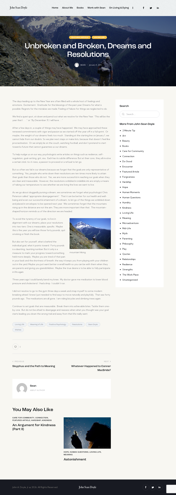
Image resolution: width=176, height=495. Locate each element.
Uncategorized (130, 279)
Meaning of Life (36, 324)
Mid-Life (126, 228)
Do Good (127, 161)
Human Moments (131, 192)
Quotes (126, 254)
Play (124, 249)
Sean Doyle (93, 324)
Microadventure (130, 223)
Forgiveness (128, 176)
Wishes (18, 330)
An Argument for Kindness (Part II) (34, 427)
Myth (125, 233)
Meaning (68, 455)
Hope (66, 452)
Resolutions (77, 324)
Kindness (47, 420)
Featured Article (79, 37)
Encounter (127, 166)
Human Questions (79, 452)
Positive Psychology (57, 324)
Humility (126, 202)
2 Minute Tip (128, 130)
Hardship (36, 420)
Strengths (127, 269)
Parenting (127, 238)
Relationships (129, 259)
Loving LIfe (99, 37)
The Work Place (130, 274)
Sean (33, 386)
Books (125, 146)
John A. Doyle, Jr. (20, 487)
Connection (41, 418)
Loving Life (19, 324)
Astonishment (75, 459)
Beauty (126, 140)
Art (124, 135)
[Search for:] (140, 114)
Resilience (127, 264)
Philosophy (127, 243)
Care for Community (23, 418)
